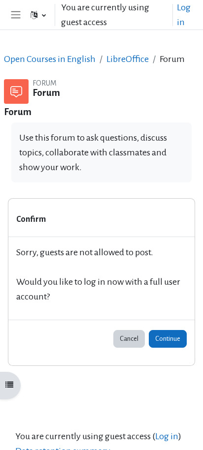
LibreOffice (127, 59)
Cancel (129, 338)
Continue (167, 338)
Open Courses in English (50, 59)
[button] (38, 15)
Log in (184, 14)
